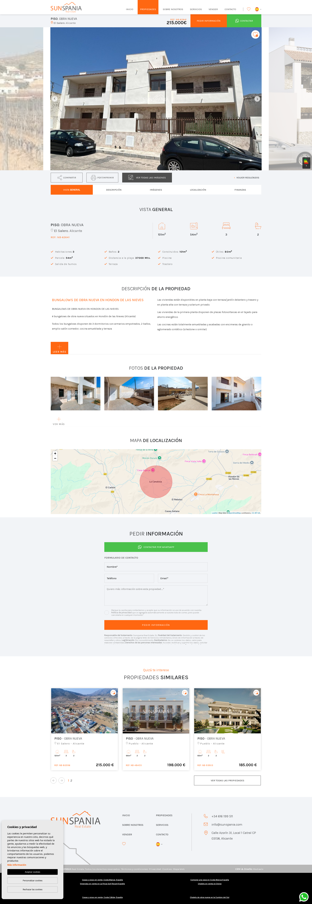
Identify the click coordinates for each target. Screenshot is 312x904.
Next (257, 98)
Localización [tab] (198, 189)
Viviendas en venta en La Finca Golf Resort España (102, 884)
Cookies (167, 869)
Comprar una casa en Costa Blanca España (209, 880)
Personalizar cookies (32, 880)
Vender (213, 9)
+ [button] (55, 453)
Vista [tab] (71, 189)
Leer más (59, 351)
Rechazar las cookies (32, 889)
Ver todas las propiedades (227, 780)
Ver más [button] (59, 424)
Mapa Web (179, 869)
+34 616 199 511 (222, 816)
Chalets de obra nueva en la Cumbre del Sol (209, 897)
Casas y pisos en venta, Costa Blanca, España (102, 880)
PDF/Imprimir (105, 177)
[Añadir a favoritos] (255, 34)
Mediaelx (258, 869)
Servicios (196, 9)
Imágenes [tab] (156, 189)
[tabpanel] (84, 729)
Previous (55, 98)
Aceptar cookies (32, 871)
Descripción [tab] (114, 189)
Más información (16, 864)
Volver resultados (247, 177)
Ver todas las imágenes (151, 177)
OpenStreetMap (234, 512)
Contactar (246, 20)
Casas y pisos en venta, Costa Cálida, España (102, 897)
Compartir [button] (69, 177)
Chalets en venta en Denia (209, 884)
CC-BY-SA (256, 512)
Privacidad (155, 869)
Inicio (129, 9)
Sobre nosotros (173, 9)
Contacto (230, 9)
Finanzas (240, 189)
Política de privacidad (121, 612)
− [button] (55, 458)
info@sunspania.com (227, 824)
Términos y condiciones (134, 869)
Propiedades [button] (148, 9)
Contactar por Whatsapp (158, 547)
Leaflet (214, 512)
